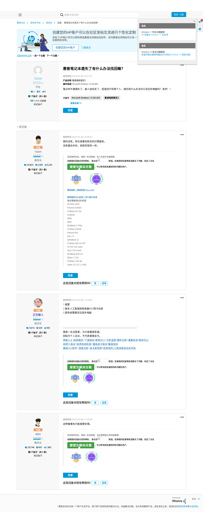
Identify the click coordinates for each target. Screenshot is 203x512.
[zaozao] (38, 70)
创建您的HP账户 (65, 47)
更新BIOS (100, 340)
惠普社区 (21, 22)
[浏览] (19, 15)
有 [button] (95, 283)
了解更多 (86, 47)
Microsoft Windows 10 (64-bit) (86, 97)
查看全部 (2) (76, 103)
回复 (70, 110)
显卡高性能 (96, 348)
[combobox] (98, 15)
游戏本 (49, 22)
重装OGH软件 (70, 348)
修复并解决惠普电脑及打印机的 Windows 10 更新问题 (165, 54)
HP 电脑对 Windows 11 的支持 (154, 34)
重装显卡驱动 (100, 344)
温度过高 (83, 348)
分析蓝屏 (111, 340)
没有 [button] (104, 283)
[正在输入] (38, 302)
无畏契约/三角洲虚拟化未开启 (119, 348)
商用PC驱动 (69, 344)
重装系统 (113, 344)
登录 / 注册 (179, 14)
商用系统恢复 (84, 344)
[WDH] (38, 422)
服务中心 (144, 340)
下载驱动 (89, 340)
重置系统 (133, 340)
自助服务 (78, 340)
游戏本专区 (35, 22)
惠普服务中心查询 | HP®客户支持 (82, 197)
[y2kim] (38, 139)
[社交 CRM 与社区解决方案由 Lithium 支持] (179, 500)
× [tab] (194, 21)
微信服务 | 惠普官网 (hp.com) (80, 190)
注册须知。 (195, 506)
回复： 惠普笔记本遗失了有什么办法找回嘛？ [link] (78, 22)
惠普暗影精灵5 (112, 97)
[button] (182, 65)
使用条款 (183, 506)
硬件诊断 (122, 340)
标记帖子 (38, 104)
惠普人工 (68, 340)
